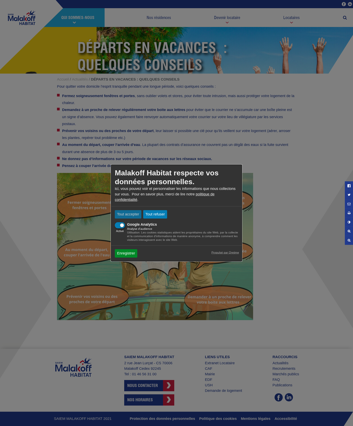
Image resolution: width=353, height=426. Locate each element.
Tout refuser (155, 214)
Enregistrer (126, 253)
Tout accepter (128, 214)
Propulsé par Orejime (225, 252)
